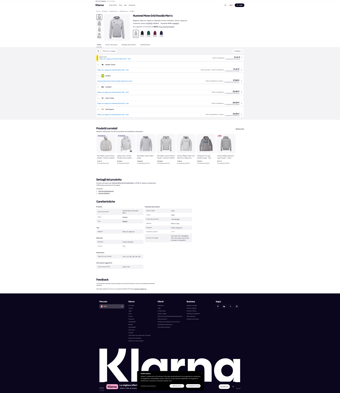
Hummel (125, 217)
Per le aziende (111, 1)
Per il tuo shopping (101, 1)
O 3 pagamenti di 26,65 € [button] (203, 163)
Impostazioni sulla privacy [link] (165, 324)
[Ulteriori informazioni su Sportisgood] (98, 109)
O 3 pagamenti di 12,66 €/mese (231, 82)
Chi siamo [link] (131, 305)
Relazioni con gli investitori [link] (136, 341)
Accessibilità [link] (132, 327)
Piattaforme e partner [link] (193, 319)
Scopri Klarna (113, 5)
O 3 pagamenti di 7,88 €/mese (232, 115)
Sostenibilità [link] (131, 322)
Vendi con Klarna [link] (191, 311)
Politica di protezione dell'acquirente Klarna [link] (170, 316)
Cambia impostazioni (148, 386)
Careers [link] (130, 308)
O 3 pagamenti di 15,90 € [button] (223, 163)
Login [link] (159, 308)
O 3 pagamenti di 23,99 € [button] (183, 163)
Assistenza (132, 5)
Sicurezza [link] (131, 319)
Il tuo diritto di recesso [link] (164, 327)
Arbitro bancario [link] (162, 319)
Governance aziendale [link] (134, 338)
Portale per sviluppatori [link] (193, 313)
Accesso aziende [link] (191, 308)
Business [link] (191, 302)
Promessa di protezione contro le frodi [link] (168, 322)
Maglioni (176, 23)
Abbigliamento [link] (113, 11)
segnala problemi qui (140, 289)
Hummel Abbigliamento (106, 191)
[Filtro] (98, 51)
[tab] (99, 44)
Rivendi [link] (130, 324)
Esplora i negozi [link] (162, 313)
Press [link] (130, 313)
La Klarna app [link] (161, 311)
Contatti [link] (130, 332)
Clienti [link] (161, 302)
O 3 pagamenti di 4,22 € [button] (103, 163)
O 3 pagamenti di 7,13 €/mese (233, 59)
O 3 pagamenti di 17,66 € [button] (123, 163)
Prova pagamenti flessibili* (166, 26)
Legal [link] (130, 311)
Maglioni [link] (132, 11)
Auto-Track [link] (131, 330)
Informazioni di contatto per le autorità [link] (139, 335)
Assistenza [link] (161, 305)
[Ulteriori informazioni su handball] (98, 87)
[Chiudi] (202, 373)
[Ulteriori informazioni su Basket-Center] (98, 64)
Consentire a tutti (193, 386)
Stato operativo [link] (191, 316)
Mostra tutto (240, 129)
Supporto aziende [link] (192, 305)
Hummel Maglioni (104, 193)
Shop (120, 5)
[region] (170, 380)
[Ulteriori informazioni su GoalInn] (98, 76)
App (125, 5)
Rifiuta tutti (177, 386)
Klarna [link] (98, 11)
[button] (231, 5)
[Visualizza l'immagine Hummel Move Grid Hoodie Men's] (99, 17)
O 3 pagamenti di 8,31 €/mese (232, 104)
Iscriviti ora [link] (224, 387)
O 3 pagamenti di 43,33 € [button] (143, 163)
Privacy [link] (130, 316)
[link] (218, 306)
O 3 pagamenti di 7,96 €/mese (232, 93)
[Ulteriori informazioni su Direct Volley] (98, 98)
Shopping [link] (104, 11)
